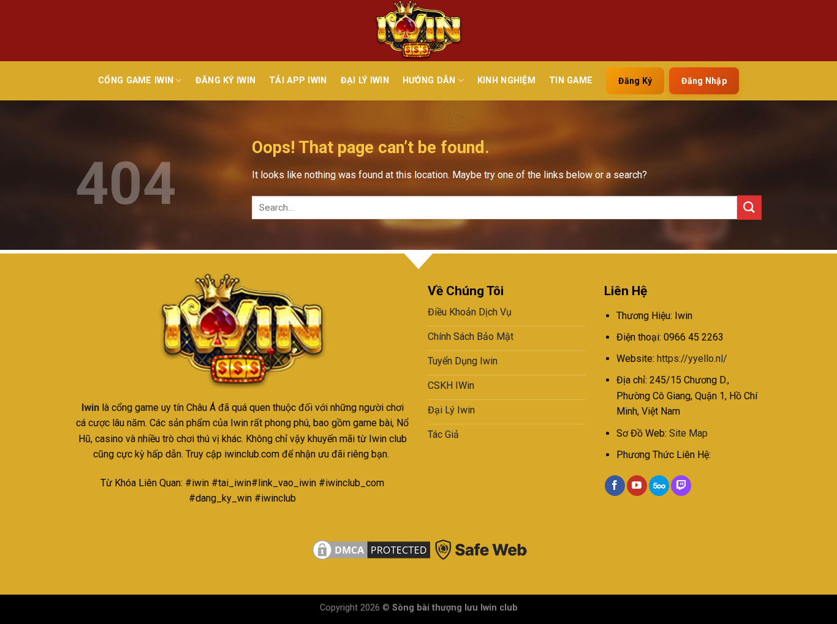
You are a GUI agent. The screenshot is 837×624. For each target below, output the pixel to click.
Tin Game (571, 80)
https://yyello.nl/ (692, 358)
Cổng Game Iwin (135, 80)
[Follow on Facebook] (615, 485)
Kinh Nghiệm (506, 80)
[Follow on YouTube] (637, 485)
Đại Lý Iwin (365, 80)
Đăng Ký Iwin (225, 80)
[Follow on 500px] (659, 485)
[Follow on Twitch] (681, 485)
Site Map (688, 433)
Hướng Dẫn (429, 80)
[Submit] (749, 207)
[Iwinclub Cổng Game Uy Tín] (418, 30)
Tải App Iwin (298, 80)
